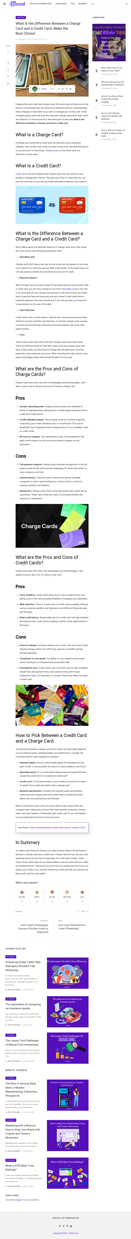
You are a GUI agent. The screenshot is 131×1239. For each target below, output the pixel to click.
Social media (61, 4)
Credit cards (22, 174)
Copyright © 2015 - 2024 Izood (65, 1233)
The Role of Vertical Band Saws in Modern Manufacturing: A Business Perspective (21, 1089)
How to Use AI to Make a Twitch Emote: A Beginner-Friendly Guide (111, 45)
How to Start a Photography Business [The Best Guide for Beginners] (33, 928)
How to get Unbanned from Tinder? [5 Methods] (72, 927)
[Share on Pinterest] (8, 76)
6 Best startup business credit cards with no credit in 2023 (57, 827)
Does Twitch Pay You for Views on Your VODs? (111, 69)
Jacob (43, 89)
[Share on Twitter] (8, 70)
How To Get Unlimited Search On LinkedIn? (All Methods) (111, 116)
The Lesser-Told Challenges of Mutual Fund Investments (22, 1042)
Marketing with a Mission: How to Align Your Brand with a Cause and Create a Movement (22, 1131)
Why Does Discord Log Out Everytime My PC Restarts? (112, 83)
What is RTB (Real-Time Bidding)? (19, 1167)
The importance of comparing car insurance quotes (23, 1006)
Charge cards (51, 150)
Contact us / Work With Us (65, 1218)
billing (68, 289)
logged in (19, 1200)
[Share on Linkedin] (8, 83)
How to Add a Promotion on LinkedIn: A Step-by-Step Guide (113, 133)
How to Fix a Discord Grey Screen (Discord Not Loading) (112, 99)
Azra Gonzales (14, 990)
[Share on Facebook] (8, 63)
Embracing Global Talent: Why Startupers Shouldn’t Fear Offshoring (23, 966)
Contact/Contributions (40, 4)
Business (83, 4)
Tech (72, 4)
